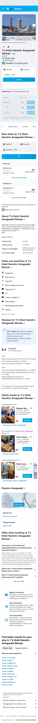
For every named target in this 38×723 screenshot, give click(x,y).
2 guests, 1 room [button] (9, 74)
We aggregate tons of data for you (14, 704)
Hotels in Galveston (8, 682)
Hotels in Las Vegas (8, 658)
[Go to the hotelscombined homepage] (14, 8)
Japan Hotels (9, 716)
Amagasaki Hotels (6, 720)
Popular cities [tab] (7, 648)
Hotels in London (8, 679)
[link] (15, 425)
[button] (3, 8)
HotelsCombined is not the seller (14, 700)
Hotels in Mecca (7, 660)
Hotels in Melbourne (9, 663)
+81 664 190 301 (8, 60)
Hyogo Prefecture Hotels (25, 716)
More (3, 233)
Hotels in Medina (7, 671)
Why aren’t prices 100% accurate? (15, 707)
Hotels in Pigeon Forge (9, 666)
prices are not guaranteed (15, 694)
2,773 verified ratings (20, 63)
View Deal (27, 420)
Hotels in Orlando (8, 668)
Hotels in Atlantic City (9, 677)
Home (2, 716)
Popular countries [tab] (21, 648)
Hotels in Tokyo (7, 685)
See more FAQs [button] (19, 581)
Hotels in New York (8, 674)
